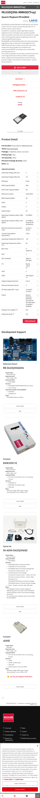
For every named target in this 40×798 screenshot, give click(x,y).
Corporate (8, 728)
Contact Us (36, 2)
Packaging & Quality (19, 85)
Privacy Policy (8, 779)
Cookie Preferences (20, 783)
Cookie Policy (19, 779)
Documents (19, 79)
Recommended (12, 149)
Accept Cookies (20, 789)
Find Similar (30, 321)
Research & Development (9, 739)
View (21, 131)
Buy (20, 411)
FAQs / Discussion (19, 91)
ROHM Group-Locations (29, 738)
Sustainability (9, 735)
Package (20, 102)
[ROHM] (3, 2)
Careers (30, 2)
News (24, 2)
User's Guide (20, 406)
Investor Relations (10, 731)
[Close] (37, 746)
